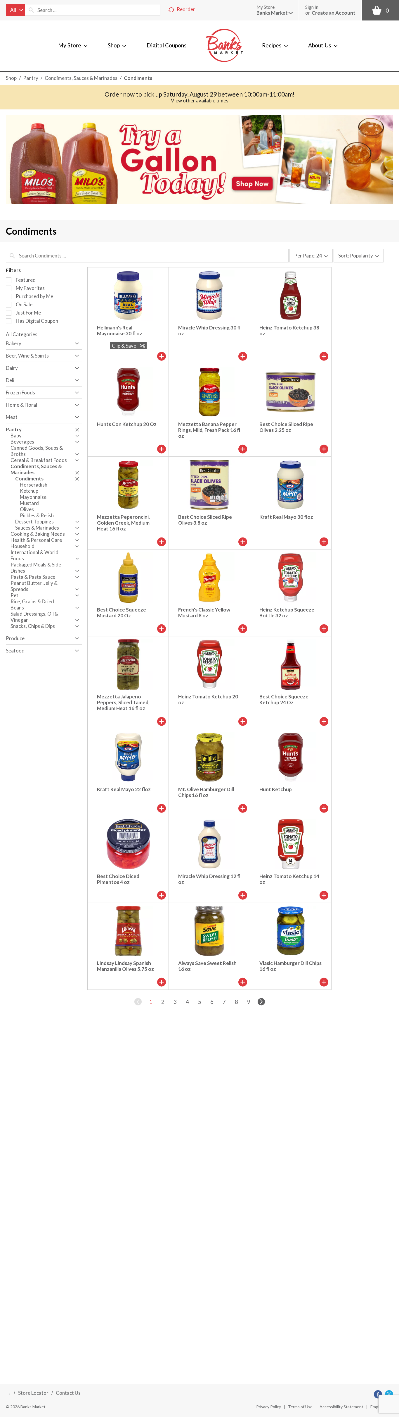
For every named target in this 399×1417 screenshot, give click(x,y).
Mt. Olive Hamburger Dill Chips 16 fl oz (206, 792)
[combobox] (15, 10)
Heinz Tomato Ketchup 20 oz (208, 699)
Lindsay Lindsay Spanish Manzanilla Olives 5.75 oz (125, 966)
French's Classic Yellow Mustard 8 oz (204, 613)
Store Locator (33, 1393)
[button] (274, 13)
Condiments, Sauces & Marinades (81, 78)
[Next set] (261, 1002)
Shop (11, 78)
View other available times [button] (199, 100)
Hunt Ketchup (275, 789)
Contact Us (68, 1393)
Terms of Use (300, 1406)
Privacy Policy (268, 1406)
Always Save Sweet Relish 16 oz (207, 966)
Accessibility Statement (341, 1406)
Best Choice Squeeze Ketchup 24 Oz (283, 699)
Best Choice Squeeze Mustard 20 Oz (121, 613)
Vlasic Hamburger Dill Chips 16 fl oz (290, 966)
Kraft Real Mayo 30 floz (286, 517)
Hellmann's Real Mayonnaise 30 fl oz (119, 330)
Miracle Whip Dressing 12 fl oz (209, 879)
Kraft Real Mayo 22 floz (124, 789)
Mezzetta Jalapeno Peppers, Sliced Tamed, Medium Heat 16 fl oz (123, 702)
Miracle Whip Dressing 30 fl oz (209, 330)
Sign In (311, 7)
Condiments (138, 78)
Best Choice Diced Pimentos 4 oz (118, 879)
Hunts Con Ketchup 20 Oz (127, 424)
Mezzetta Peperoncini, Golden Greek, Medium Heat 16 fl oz (123, 523)
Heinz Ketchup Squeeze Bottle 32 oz (286, 613)
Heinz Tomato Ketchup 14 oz (289, 879)
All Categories (21, 334)
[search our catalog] (31, 10)
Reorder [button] (186, 9)
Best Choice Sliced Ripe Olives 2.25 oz (286, 427)
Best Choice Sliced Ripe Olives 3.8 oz (205, 520)
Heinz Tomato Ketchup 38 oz (289, 330)
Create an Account (333, 13)
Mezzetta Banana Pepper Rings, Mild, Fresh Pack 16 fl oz (209, 430)
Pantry (30, 78)
